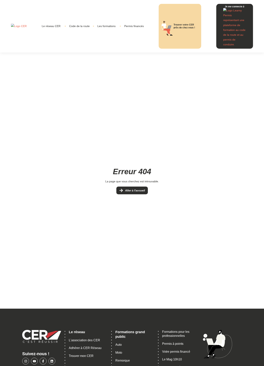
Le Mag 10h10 (172, 359)
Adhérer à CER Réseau (85, 348)
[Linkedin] (52, 361)
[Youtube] (34, 361)
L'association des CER (84, 340)
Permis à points (172, 343)
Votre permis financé (176, 351)
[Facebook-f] (43, 361)
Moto (118, 352)
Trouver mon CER (81, 356)
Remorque (122, 360)
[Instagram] (25, 361)
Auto (118, 344)
